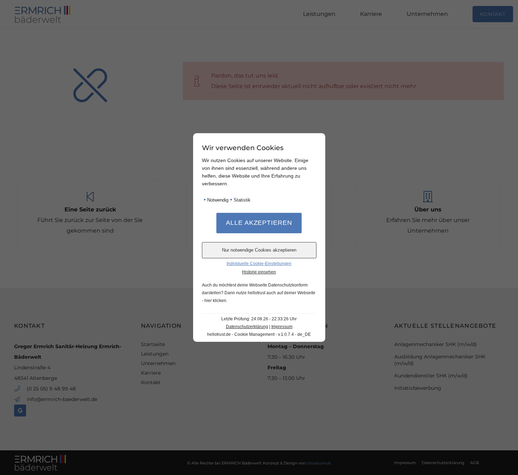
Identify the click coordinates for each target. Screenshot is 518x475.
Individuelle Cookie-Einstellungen (259, 263)
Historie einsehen (259, 272)
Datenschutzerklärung (247, 326)
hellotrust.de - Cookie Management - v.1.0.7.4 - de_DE (259, 334)
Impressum (281, 326)
